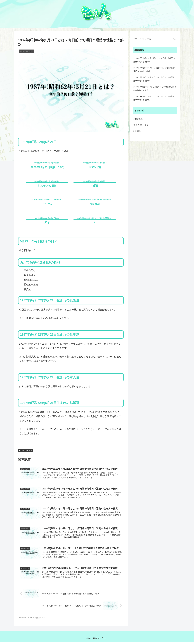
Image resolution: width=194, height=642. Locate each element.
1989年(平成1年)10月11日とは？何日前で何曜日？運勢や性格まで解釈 (154, 60)
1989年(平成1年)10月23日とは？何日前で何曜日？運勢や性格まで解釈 (154, 98)
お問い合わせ (139, 119)
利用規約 (137, 131)
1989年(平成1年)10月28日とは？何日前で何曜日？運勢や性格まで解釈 (154, 79)
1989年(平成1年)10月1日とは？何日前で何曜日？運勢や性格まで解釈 (154, 88)
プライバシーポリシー (142, 125)
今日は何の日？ (26, 450)
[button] (174, 38)
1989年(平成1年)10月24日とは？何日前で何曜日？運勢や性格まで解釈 (154, 69)
